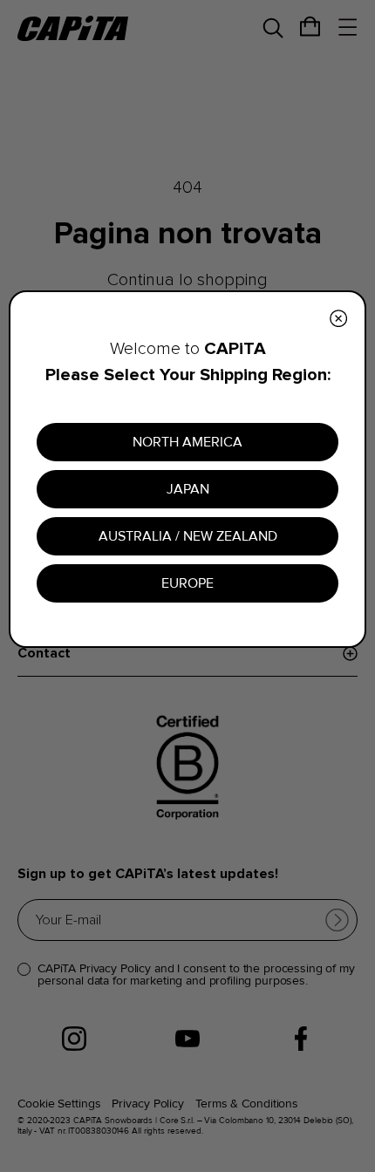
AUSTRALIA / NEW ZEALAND (188, 536)
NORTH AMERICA (187, 442)
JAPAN (188, 489)
